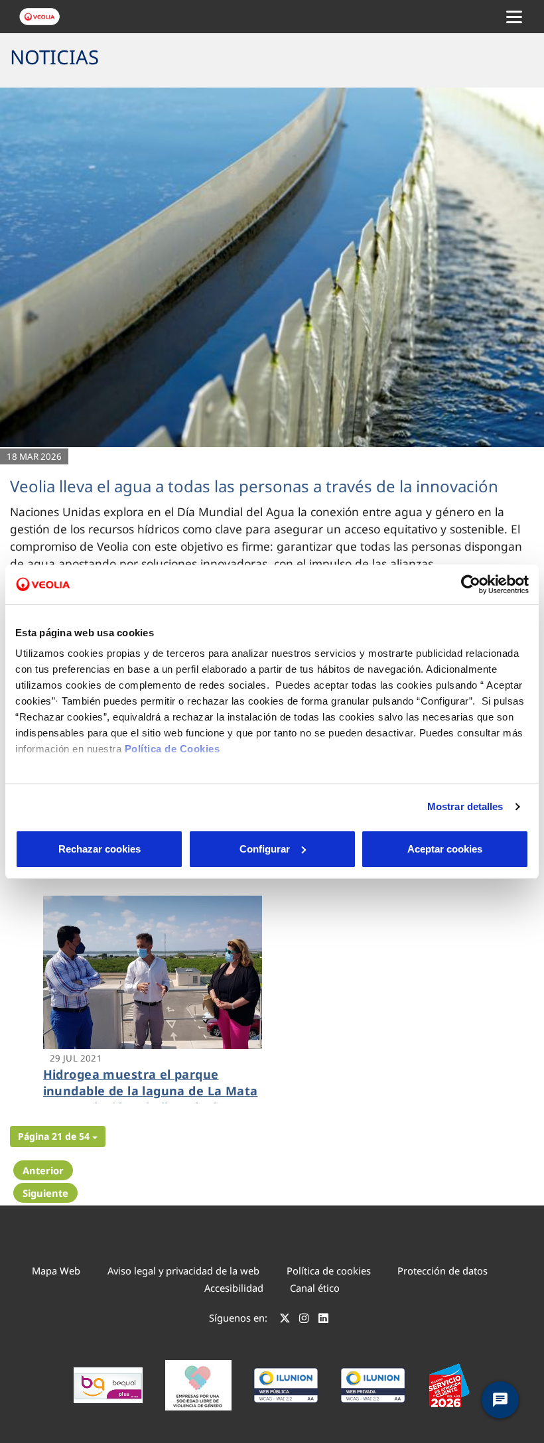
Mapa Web (56, 1270)
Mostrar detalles (465, 806)
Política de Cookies (172, 748)
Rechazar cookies (99, 849)
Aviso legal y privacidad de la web (183, 1270)
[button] (57, 1136)
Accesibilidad (233, 1287)
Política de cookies (329, 1270)
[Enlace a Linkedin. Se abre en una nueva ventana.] (323, 1319)
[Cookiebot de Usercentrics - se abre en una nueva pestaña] (471, 584)
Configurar (264, 849)
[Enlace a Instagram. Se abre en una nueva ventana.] (304, 1319)
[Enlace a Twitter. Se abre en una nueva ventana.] (285, 1319)
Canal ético (315, 1287)
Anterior (43, 1170)
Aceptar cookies (444, 849)
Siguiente (45, 1193)
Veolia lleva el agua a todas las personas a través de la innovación (254, 486)
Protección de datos (442, 1270)
